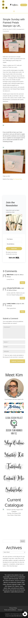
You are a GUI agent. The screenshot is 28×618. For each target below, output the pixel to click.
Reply (22, 282)
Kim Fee (6, 29)
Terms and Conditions (10, 609)
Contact (20, 609)
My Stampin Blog (17, 179)
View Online (10, 515)
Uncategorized (20, 29)
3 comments (6, 31)
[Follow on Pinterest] (3, 8)
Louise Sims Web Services (17, 615)
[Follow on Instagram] (3, 4)
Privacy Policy (13, 608)
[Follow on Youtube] (6, 8)
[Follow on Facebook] (3, 1)
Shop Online (17, 515)
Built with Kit (14, 257)
